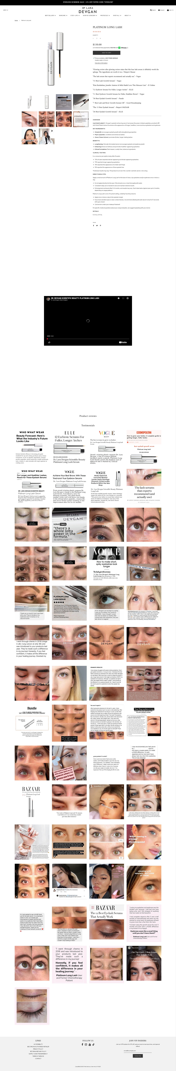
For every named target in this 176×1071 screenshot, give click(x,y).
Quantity (95, 35)
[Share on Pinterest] (100, 225)
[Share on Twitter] (97, 225)
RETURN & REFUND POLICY (38, 1051)
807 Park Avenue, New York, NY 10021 (91, 1066)
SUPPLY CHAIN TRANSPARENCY (38, 1054)
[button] (97, 31)
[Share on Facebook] (94, 225)
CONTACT (38, 1058)
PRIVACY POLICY (38, 1049)
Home (16, 20)
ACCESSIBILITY (38, 1044)
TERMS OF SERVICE (38, 1056)
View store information (101, 63)
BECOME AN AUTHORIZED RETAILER (38, 1046)
